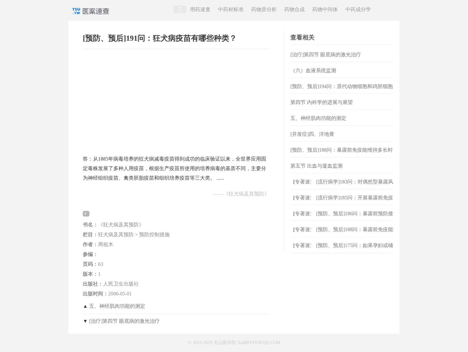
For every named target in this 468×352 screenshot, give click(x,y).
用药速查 (200, 9)
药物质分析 (264, 9)
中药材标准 (231, 9)
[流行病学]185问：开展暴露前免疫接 (354, 203)
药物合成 (294, 9)
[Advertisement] (176, 98)
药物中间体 (325, 9)
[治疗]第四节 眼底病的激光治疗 (124, 321)
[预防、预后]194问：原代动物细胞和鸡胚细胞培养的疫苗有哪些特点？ (341, 91)
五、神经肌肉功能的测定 (117, 306)
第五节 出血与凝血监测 (316, 166)
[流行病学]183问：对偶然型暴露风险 (354, 187)
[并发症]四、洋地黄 (312, 134)
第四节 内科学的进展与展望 (321, 102)
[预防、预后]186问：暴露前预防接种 (354, 218)
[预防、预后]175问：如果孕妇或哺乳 (354, 250)
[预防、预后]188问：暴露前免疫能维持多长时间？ (341, 155)
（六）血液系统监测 (313, 70)
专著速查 (303, 181)
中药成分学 (358, 9)
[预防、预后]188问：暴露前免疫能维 (354, 234)
